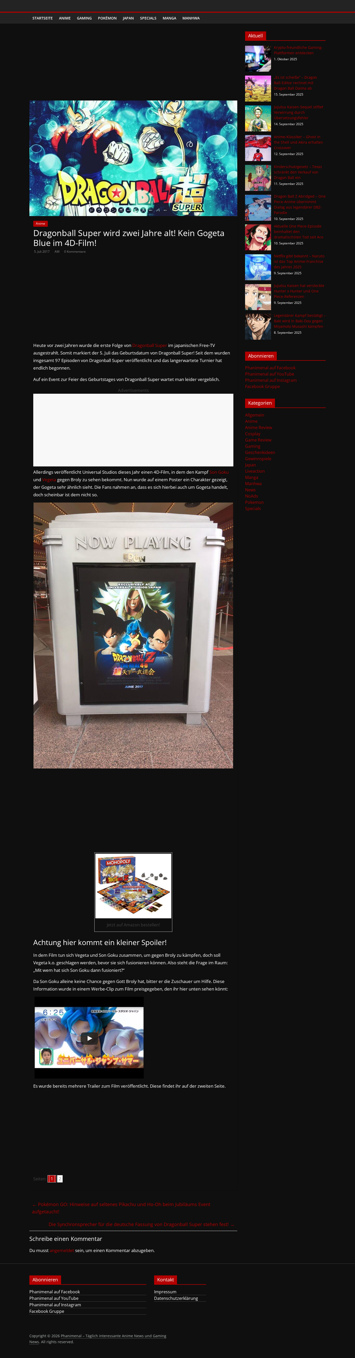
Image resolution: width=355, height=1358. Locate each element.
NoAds (251, 496)
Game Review (258, 440)
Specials (148, 18)
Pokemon (254, 502)
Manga (169, 18)
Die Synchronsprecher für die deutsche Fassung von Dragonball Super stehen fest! (142, 1224)
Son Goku (219, 472)
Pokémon (107, 18)
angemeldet (62, 1250)
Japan (128, 18)
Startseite (42, 18)
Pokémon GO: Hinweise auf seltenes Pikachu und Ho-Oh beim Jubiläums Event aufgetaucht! (121, 1208)
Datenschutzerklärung (176, 1298)
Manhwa (191, 18)
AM (57, 251)
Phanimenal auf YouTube (269, 374)
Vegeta (49, 480)
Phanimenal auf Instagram (271, 380)
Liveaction (255, 471)
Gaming (84, 18)
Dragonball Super (149, 345)
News (250, 490)
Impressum (165, 1292)
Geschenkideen (260, 452)
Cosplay (252, 434)
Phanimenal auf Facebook (270, 368)
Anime (65, 18)
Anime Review (258, 427)
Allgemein (254, 415)
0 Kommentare (75, 251)
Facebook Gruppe (262, 386)
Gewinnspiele (258, 458)
